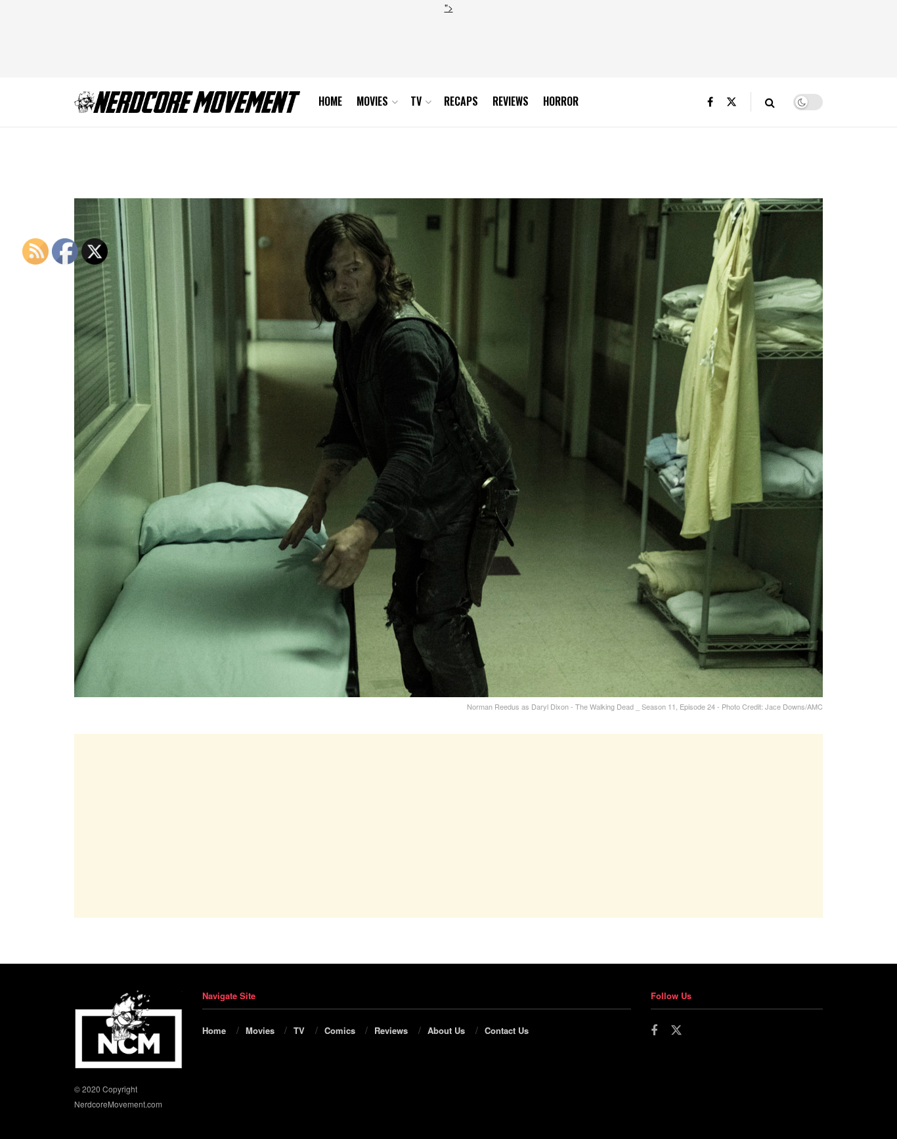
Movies (372, 101)
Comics (339, 1030)
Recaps (461, 101)
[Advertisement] (448, 44)
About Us (446, 1030)
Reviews (510, 101)
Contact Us (507, 1030)
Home (330, 101)
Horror (561, 101)
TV (416, 101)
